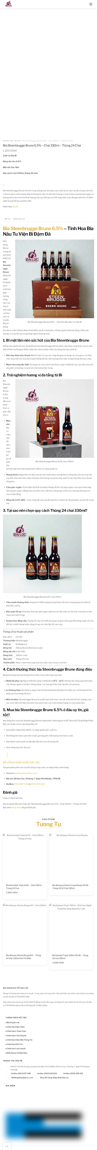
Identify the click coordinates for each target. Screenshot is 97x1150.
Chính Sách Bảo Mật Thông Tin (19, 1040)
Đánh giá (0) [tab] (19, 219)
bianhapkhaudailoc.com (26, 773)
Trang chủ (8, 141)
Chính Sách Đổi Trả (14, 1044)
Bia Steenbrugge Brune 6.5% (33, 228)
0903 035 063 (38, 784)
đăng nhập (16, 807)
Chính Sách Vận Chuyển (16, 1035)
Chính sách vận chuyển (16, 1048)
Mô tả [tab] (7, 219)
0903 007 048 (21, 784)
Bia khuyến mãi (12, 1022)
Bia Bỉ (17, 141)
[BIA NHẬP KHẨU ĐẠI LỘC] (9, 4)
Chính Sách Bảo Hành (15, 1027)
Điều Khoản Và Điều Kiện (16, 1053)
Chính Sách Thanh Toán (16, 1031)
